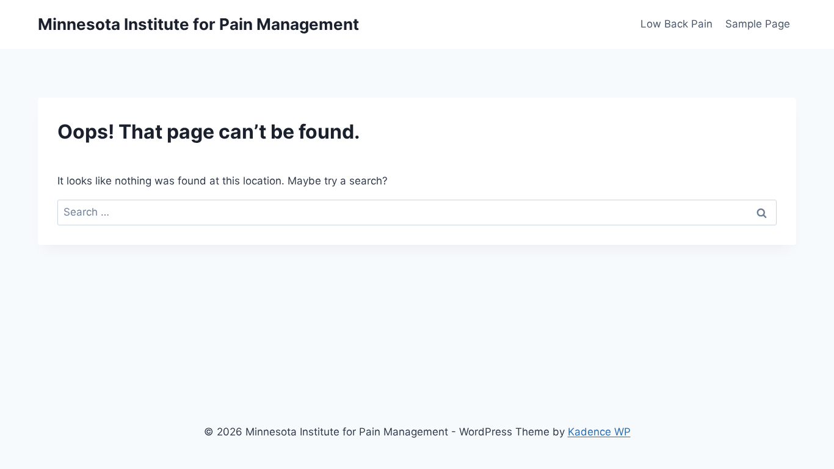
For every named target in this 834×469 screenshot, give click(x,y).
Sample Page (757, 24)
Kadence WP (599, 432)
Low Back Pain (676, 24)
